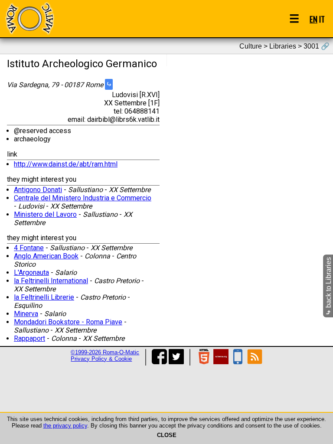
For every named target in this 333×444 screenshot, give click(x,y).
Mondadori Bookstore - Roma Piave (68, 322)
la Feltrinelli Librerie (44, 297)
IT (322, 19)
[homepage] (29, 18)
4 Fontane (29, 248)
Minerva (26, 314)
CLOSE (166, 435)
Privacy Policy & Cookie (101, 359)
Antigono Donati (38, 190)
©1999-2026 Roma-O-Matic (105, 352)
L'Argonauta (31, 272)
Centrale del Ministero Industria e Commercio (82, 198)
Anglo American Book (46, 256)
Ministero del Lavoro (45, 214)
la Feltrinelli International (51, 281)
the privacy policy (65, 425)
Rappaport (29, 338)
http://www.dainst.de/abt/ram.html (66, 164)
